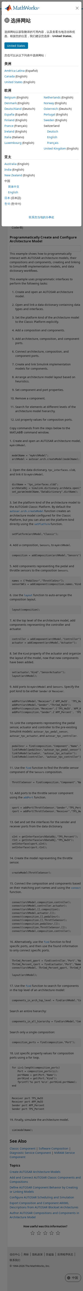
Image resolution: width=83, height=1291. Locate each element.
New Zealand (13, 175)
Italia (7, 137)
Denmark (10, 103)
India (7, 169)
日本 (7, 198)
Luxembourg (13, 143)
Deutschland (13, 109)
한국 (7, 203)
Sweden (49, 120)
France (8, 126)
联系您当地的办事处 (41, 217)
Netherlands (52, 97)
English (52, 137)
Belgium (10, 97)
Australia (10, 164)
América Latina (14, 71)
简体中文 (13, 186)
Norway (49, 103)
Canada (9, 76)
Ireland (9, 131)
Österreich (51, 109)
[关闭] (77, 8)
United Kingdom (55, 148)
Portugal (49, 114)
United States (13, 82)
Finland (9, 120)
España (9, 114)
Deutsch (52, 131)
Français (52, 143)
